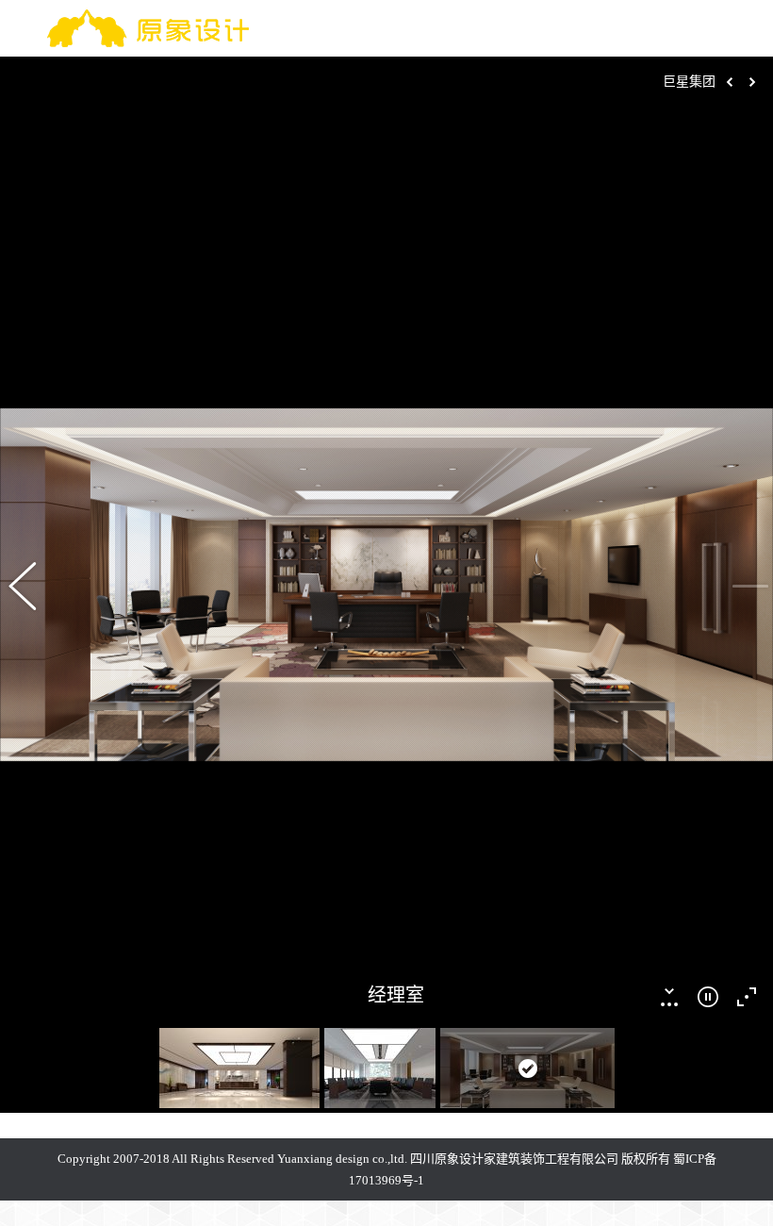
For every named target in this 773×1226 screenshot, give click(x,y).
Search (667, 29)
